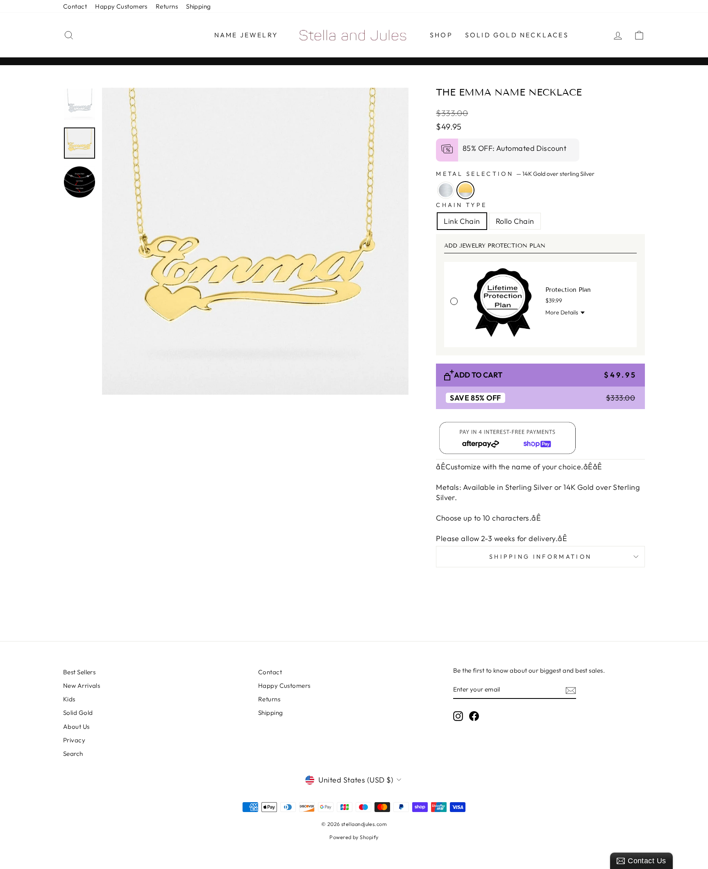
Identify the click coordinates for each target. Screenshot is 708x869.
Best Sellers (79, 672)
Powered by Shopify (353, 837)
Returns (167, 6)
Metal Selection (515, 173)
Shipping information (540, 556)
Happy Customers (121, 6)
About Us (76, 726)
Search (73, 754)
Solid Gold (78, 713)
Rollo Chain (515, 221)
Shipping (198, 6)
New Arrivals (81, 685)
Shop (441, 35)
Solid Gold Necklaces (517, 35)
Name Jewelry (246, 35)
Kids (69, 699)
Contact (75, 6)
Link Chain (462, 221)
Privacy (74, 740)
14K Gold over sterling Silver (465, 190)
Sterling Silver (446, 190)
